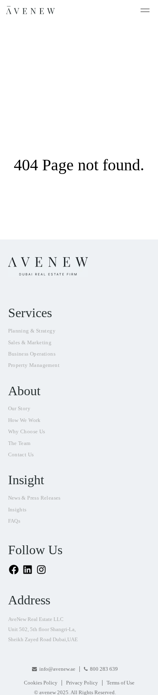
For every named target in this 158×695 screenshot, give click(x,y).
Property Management (34, 365)
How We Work (24, 420)
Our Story (19, 408)
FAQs (14, 521)
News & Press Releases (34, 498)
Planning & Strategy (32, 331)
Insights (17, 509)
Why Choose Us (26, 431)
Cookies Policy (41, 683)
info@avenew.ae (57, 669)
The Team (19, 443)
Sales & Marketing (30, 342)
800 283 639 (104, 669)
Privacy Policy (82, 683)
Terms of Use (121, 683)
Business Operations (32, 354)
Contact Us (21, 454)
